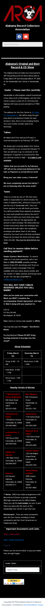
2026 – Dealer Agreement (14, 540)
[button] (22, 51)
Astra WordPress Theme (33, 605)
